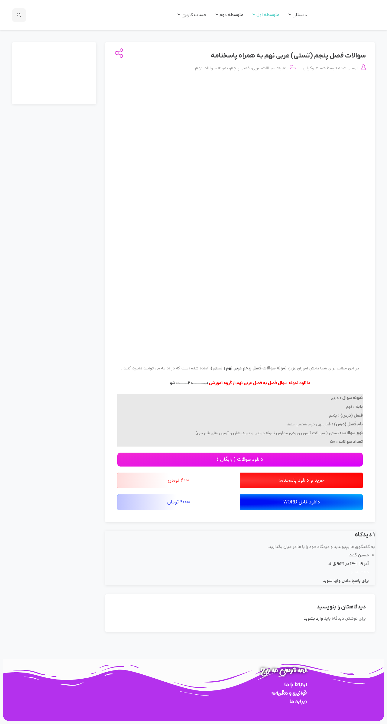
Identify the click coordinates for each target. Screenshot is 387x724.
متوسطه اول (267, 15)
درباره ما (298, 701)
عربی (256, 68)
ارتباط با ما (295, 684)
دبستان (299, 15)
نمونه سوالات (274, 68)
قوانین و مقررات (289, 693)
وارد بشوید (313, 618)
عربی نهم (233, 368)
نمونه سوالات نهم (211, 68)
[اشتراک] (117, 53)
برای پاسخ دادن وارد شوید (346, 581)
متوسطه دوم (230, 15)
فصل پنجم (240, 68)
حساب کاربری (193, 15)
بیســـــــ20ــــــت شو (189, 383)
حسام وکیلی (314, 68)
